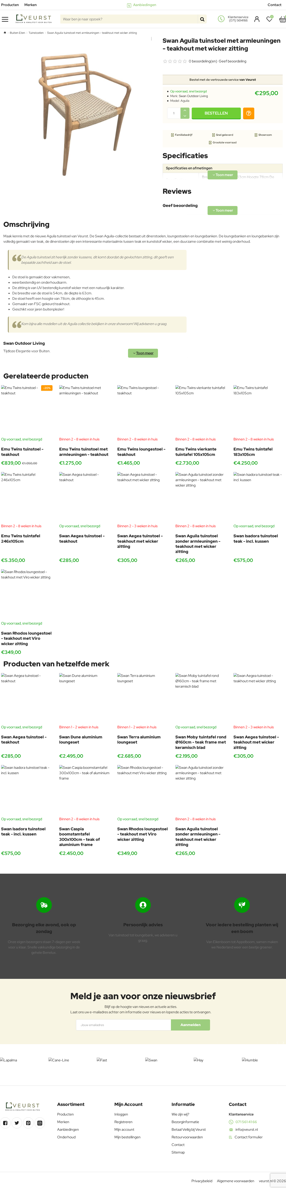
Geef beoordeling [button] (232, 61)
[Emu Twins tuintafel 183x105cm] (259, 411)
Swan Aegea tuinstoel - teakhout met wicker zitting (140, 541)
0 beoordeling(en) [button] (203, 61)
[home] (4, 32)
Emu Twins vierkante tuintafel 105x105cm (196, 451)
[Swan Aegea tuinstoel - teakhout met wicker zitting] (143, 497)
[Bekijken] (282, 19)
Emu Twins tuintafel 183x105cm (253, 451)
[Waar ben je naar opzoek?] (202, 19)
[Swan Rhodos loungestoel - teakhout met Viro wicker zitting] (27, 595)
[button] (216, 113)
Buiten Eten (17, 33)
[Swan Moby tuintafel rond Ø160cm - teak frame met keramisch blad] (201, 699)
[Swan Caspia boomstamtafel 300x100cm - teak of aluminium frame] (85, 790)
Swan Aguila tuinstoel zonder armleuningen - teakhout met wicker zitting (197, 543)
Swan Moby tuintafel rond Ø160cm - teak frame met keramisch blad (200, 742)
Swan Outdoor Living (193, 96)
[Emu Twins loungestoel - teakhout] (143, 411)
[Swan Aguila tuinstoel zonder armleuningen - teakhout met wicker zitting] (201, 497)
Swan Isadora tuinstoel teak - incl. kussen (255, 538)
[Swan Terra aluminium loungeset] (143, 699)
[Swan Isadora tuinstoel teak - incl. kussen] (259, 497)
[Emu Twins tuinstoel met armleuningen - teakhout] (85, 411)
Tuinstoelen (36, 33)
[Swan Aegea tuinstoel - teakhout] (85, 497)
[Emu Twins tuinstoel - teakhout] (27, 411)
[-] (185, 116)
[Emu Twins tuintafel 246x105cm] (27, 497)
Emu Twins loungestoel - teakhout (141, 451)
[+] (185, 110)
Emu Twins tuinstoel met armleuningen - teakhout (83, 451)
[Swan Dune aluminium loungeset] (85, 699)
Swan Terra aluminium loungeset (139, 739)
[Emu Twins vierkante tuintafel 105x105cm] (201, 411)
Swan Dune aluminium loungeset (80, 739)
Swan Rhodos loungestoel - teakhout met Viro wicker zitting (26, 638)
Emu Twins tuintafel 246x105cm (20, 538)
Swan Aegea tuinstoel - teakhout (82, 538)
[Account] (256, 19)
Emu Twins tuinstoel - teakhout (22, 451)
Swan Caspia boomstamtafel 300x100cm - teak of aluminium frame (79, 836)
